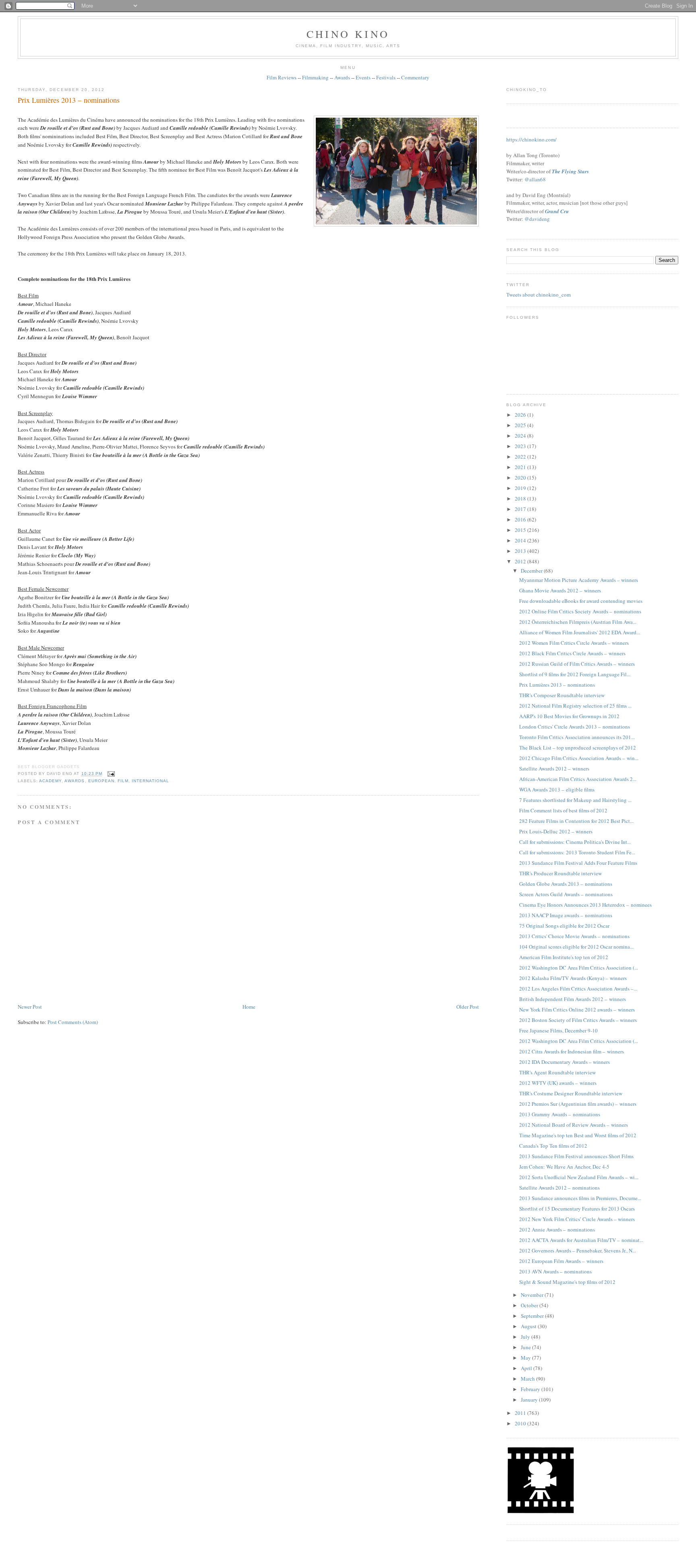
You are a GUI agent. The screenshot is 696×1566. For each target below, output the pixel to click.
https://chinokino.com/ (531, 139)
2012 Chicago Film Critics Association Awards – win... (578, 758)
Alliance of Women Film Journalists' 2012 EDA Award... (579, 632)
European (101, 781)
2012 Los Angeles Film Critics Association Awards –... (578, 988)
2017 (521, 509)
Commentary (415, 77)
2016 (521, 519)
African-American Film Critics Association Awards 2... (577, 779)
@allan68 (535, 179)
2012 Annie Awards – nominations (557, 1229)
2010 (521, 1423)
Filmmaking (315, 77)
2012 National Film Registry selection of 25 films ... (575, 705)
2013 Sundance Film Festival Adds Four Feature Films (578, 862)
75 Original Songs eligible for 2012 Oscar (564, 925)
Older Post (467, 1006)
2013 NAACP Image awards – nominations (565, 915)
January (530, 1399)
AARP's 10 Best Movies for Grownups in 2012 (569, 716)
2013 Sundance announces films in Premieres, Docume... (580, 1198)
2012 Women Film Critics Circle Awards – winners (574, 642)
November (533, 1294)
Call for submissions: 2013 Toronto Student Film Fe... (577, 852)
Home (248, 1006)
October (530, 1305)
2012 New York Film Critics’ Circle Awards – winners (577, 1219)
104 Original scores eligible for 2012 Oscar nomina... (576, 946)
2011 (521, 1412)
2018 (521, 498)
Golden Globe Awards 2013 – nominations (565, 883)
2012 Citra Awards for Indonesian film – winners (571, 1051)
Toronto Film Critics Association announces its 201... (577, 737)
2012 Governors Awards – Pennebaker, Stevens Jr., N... (577, 1250)
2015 (521, 530)
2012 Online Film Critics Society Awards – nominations (580, 611)
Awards (342, 77)
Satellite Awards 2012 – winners (554, 768)
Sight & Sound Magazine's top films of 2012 (567, 1282)
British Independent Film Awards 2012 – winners (572, 999)
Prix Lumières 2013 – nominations (69, 100)
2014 (521, 540)
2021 (521, 467)
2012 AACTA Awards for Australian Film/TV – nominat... (581, 1240)
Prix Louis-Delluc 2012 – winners (555, 831)
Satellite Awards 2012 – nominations (559, 1187)
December (532, 570)
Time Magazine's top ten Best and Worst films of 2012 (577, 1135)
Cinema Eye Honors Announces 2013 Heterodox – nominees (585, 904)
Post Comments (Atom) (73, 1022)
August (529, 1326)
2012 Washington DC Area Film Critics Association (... (578, 967)
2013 (521, 551)
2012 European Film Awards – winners (561, 1261)
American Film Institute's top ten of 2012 (563, 957)
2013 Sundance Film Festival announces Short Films (576, 1156)
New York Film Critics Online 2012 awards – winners (577, 1009)
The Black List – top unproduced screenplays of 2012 (577, 747)
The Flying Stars (570, 171)
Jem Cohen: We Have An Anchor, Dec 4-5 (564, 1166)
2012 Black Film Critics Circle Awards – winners (572, 653)
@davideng (537, 218)
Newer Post (30, 1006)
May (526, 1357)
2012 (521, 561)
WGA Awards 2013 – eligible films (556, 789)
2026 (521, 414)
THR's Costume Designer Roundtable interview (570, 1093)
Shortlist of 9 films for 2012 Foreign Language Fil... (574, 674)
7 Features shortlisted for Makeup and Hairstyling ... (575, 800)
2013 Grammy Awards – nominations (559, 1114)
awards (74, 781)
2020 (521, 477)
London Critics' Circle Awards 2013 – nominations (574, 726)
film (123, 781)
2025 (521, 425)
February (531, 1389)
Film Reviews (281, 77)
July (526, 1336)
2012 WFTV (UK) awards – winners (558, 1082)
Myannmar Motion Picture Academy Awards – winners (578, 580)
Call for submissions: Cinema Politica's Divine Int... (575, 841)
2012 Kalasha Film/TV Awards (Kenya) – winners (573, 978)
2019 (521, 488)
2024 (521, 435)
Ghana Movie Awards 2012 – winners (560, 590)
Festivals (386, 77)
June (526, 1347)
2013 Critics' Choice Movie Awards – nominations (574, 936)
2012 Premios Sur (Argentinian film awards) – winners (577, 1103)
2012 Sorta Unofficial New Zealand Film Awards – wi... (578, 1177)
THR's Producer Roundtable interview (560, 873)
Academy (50, 781)
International (150, 781)
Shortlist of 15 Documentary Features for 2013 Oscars (577, 1208)
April (527, 1368)
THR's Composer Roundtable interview (562, 695)
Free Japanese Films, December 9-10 (558, 1030)
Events (363, 77)
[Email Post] (110, 774)
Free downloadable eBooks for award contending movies (580, 600)
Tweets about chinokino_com (538, 294)
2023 (521, 446)
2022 (521, 456)
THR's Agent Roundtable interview (557, 1072)
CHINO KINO (348, 34)
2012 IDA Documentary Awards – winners (564, 1061)
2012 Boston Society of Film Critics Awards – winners (578, 1020)
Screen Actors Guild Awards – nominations (566, 894)
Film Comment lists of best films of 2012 (563, 810)
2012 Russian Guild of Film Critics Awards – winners (577, 663)
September (533, 1315)
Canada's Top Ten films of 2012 (553, 1145)
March (528, 1378)
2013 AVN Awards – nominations (555, 1271)
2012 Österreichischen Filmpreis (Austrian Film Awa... (577, 621)
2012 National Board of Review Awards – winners (573, 1124)
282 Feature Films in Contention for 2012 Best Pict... (576, 821)
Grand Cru (557, 211)
